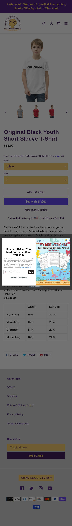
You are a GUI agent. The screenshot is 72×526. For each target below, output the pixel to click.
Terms (29, 267)
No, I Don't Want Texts (19, 277)
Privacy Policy (23, 267)
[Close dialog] (68, 240)
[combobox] (6, 272)
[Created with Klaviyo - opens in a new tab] (36, 287)
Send (31, 272)
